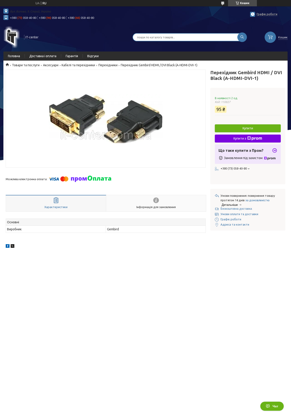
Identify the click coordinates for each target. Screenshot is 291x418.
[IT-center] (11, 36)
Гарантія (72, 56)
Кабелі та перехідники (78, 65)
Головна (14, 56)
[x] (12, 246)
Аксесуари (50, 65)
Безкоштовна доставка (236, 208)
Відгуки (93, 56)
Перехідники (108, 65)
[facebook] (8, 246)
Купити (248, 128)
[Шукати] (242, 37)
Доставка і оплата (42, 56)
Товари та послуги (26, 65)
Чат (275, 406)
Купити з (239, 138)
